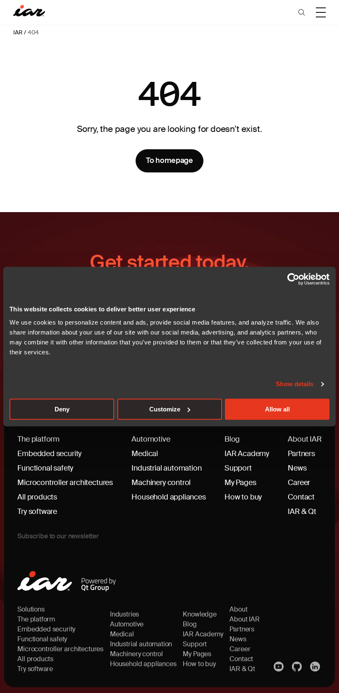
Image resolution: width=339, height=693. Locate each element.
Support (238, 468)
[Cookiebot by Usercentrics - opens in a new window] (293, 279)
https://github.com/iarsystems (297, 666)
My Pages (240, 482)
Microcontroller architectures (65, 482)
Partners (301, 454)
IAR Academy (246, 454)
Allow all (277, 409)
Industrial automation (166, 468)
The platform (38, 439)
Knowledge (199, 614)
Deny (62, 409)
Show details (294, 383)
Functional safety (45, 468)
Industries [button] (124, 614)
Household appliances (168, 497)
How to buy (243, 497)
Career (299, 482)
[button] (301, 12)
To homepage (169, 160)
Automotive (150, 439)
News (297, 468)
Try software (37, 511)
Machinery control (161, 482)
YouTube (279, 666)
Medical (144, 454)
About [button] (238, 609)
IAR (17, 32)
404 (33, 32)
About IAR (304, 439)
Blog (232, 439)
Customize (164, 409)
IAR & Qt (302, 511)
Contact (301, 497)
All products (37, 497)
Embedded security (49, 454)
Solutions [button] (30, 609)
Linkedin (316, 666)
